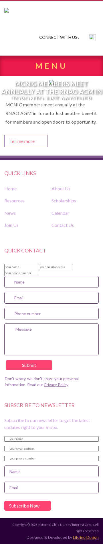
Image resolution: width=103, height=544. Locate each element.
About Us (61, 188)
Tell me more (22, 141)
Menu (51, 65)
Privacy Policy (56, 384)
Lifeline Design (86, 537)
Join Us (11, 225)
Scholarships (64, 200)
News (10, 213)
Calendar (60, 213)
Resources (14, 200)
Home (10, 188)
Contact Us (63, 225)
